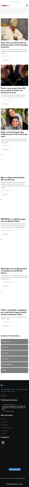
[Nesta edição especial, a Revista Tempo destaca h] (14, 446)
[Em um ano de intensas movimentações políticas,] (14, 461)
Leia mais (5, 60)
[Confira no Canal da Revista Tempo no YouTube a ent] (14, 448)
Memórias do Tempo (7, 427)
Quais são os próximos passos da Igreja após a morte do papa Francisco (14, 45)
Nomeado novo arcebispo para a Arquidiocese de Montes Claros (14, 271)
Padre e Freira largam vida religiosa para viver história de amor (14, 134)
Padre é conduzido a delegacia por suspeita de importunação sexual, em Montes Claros (14, 312)
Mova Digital (14, 484)
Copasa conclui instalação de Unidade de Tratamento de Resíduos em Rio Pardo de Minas (14, 408)
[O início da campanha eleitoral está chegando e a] (14, 451)
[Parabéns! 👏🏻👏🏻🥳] (14, 464)
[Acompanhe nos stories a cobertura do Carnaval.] (14, 466)
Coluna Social (5, 430)
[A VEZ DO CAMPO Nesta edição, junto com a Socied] (14, 459)
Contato (4, 433)
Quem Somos (5, 422)
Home (3, 419)
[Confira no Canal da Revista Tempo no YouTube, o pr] (14, 457)
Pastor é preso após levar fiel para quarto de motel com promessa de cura (13, 90)
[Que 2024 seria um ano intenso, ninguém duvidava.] (14, 462)
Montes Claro (5, 424)
